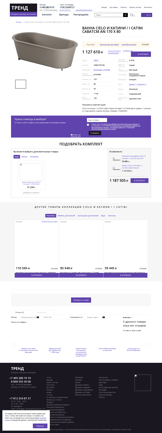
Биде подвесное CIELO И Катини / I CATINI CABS (31, 183)
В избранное (128, 51)
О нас (49, 377)
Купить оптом (135, 7)
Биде (17, 157)
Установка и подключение (57, 397)
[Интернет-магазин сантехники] (12, 22)
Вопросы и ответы (54, 400)
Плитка (102, 397)
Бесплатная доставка (109, 44)
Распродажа (80, 14)
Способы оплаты (129, 44)
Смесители (103, 377)
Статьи (49, 395)
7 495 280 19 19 (21, 378)
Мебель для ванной (66, 215)
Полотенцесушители (107, 392)
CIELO (96, 60)
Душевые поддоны (82, 387)
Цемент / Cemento (137, 84)
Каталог (47, 14)
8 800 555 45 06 (21, 381)
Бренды (64, 14)
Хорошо (40, 426)
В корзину (143, 54)
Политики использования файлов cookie (113, 128)
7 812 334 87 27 (21, 398)
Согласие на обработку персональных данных (119, 124)
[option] (45, 51)
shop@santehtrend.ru (84, 10)
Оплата (123, 7)
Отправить (94, 133)
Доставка (114, 7)
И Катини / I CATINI (102, 70)
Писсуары (102, 390)
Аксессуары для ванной (88, 215)
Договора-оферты (117, 127)
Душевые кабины (82, 385)
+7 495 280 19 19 (46, 7)
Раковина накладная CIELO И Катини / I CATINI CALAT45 (134, 157)
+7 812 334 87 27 (67, 7)
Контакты (148, 7)
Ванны (18, 22)
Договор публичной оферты (58, 405)
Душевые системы (82, 392)
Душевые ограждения (84, 390)
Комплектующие (105, 395)
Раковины (34, 157)
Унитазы (112, 215)
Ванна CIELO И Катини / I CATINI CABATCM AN (132, 166)
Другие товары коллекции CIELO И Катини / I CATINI (81, 207)
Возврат (50, 402)
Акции (104, 7)
